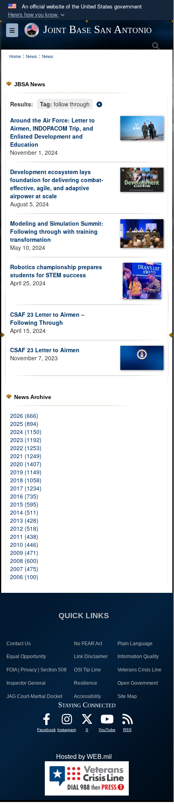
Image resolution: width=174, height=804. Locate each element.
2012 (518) (24, 528)
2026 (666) (24, 415)
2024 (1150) (26, 432)
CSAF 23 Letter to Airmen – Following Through (47, 318)
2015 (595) (24, 504)
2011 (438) (24, 536)
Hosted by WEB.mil (84, 756)
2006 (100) (24, 577)
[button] (37, 14)
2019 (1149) (26, 472)
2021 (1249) (26, 456)
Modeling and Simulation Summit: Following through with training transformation (56, 231)
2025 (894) (24, 424)
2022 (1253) (26, 448)
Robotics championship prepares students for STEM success (56, 271)
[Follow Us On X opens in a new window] (87, 721)
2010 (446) (24, 544)
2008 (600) (24, 561)
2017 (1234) (26, 488)
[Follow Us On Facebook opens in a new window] (46, 721)
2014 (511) (24, 512)
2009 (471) (24, 552)
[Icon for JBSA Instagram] (67, 721)
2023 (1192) (26, 440)
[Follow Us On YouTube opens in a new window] (107, 721)
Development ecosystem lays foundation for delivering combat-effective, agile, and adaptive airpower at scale (56, 184)
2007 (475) (24, 569)
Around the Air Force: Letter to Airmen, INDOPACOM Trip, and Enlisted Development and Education (52, 132)
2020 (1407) (26, 464)
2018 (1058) (26, 480)
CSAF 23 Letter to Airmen (45, 350)
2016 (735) (24, 496)
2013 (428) (24, 520)
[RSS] (127, 721)
